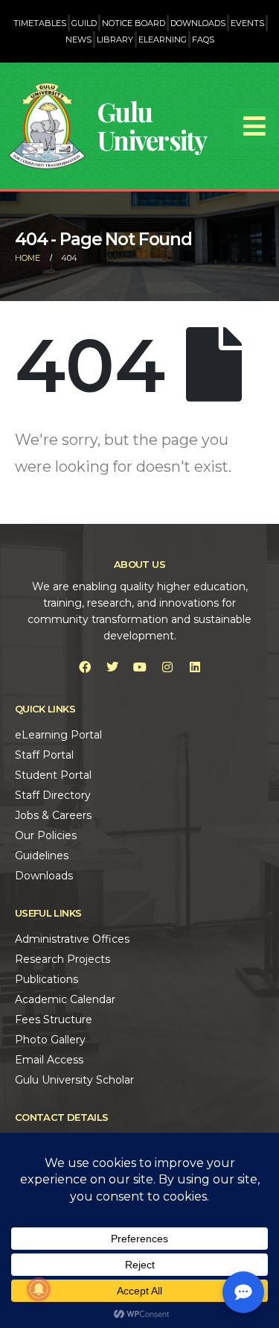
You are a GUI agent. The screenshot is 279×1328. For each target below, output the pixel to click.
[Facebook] (85, 667)
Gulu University (152, 125)
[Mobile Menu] (254, 126)
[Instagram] (167, 667)
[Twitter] (112, 667)
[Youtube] (140, 667)
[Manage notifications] (39, 1289)
